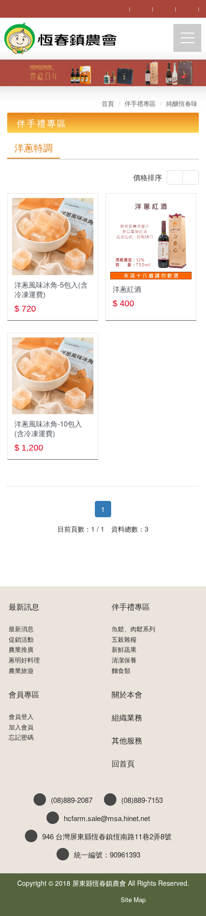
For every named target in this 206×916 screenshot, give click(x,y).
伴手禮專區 (140, 103)
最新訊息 (24, 606)
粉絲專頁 (90, 897)
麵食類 (121, 670)
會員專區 (24, 694)
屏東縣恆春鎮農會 (60, 39)
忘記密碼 (21, 737)
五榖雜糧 (124, 639)
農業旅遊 (21, 670)
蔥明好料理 (24, 660)
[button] (175, 177)
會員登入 (21, 716)
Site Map (133, 899)
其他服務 (127, 740)
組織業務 (127, 717)
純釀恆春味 (181, 103)
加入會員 (21, 727)
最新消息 (21, 629)
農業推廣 (21, 649)
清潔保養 (124, 660)
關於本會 (127, 694)
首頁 (108, 103)
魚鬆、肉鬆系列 (133, 629)
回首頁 (123, 763)
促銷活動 (21, 639)
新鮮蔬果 (124, 649)
